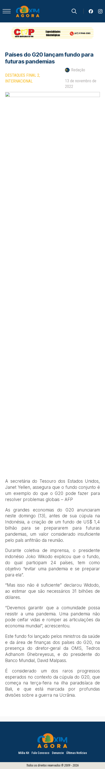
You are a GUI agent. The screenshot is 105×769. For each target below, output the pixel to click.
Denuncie (58, 752)
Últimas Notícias (76, 752)
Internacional (19, 81)
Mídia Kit (23, 752)
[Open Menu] (7, 11)
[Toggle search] (74, 11)
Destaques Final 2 (22, 75)
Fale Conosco (40, 752)
